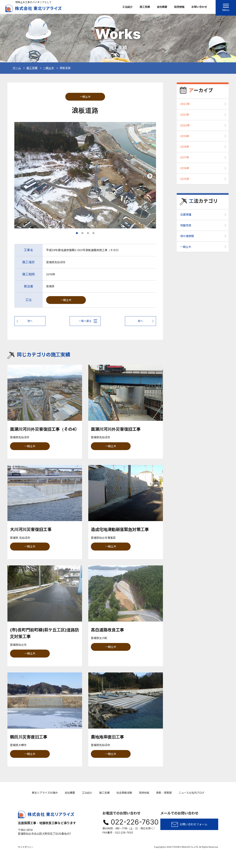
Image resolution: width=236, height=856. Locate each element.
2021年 (184, 114)
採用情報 (179, 6)
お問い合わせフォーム (193, 824)
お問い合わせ (199, 6)
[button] (150, 175)
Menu (225, 10)
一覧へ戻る (85, 321)
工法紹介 (127, 6)
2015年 (184, 179)
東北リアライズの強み (45, 792)
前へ (140, 321)
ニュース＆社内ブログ (191, 792)
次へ (29, 321)
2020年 (185, 125)
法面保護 (185, 214)
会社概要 (162, 6)
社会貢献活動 (124, 792)
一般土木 (85, 96)
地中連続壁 (187, 236)
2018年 (184, 146)
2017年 (184, 157)
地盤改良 (185, 225)
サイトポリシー (26, 847)
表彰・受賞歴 (164, 792)
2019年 (184, 136)
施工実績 (145, 6)
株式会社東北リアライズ (33, 8)
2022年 (185, 104)
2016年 (184, 168)
